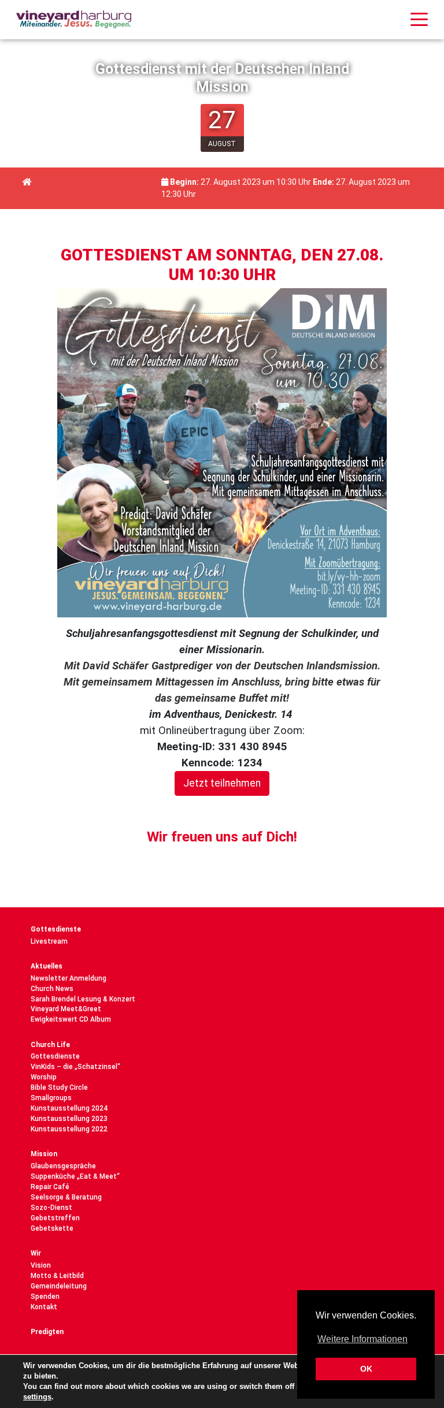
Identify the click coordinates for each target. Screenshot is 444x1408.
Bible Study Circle (59, 1087)
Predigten (47, 1332)
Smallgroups (51, 1098)
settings (37, 1396)
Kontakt (44, 1307)
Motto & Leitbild (57, 1276)
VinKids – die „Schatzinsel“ (75, 1067)
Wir (36, 1253)
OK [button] (366, 1368)
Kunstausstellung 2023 (69, 1119)
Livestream (49, 941)
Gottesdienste (56, 929)
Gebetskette (52, 1228)
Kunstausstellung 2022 (69, 1129)
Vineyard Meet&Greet (66, 1009)
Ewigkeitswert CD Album (71, 1019)
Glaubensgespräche (63, 1166)
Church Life (50, 1045)
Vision (41, 1265)
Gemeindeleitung (59, 1286)
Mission (44, 1154)
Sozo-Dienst (51, 1208)
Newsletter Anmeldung (68, 978)
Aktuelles (46, 966)
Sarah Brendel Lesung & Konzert (83, 999)
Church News (52, 989)
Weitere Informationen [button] (362, 1339)
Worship (44, 1077)
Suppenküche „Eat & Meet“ (75, 1176)
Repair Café (50, 1187)
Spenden (45, 1296)
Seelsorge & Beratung (66, 1197)
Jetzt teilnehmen (222, 783)
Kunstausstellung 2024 (69, 1108)
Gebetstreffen (55, 1218)
